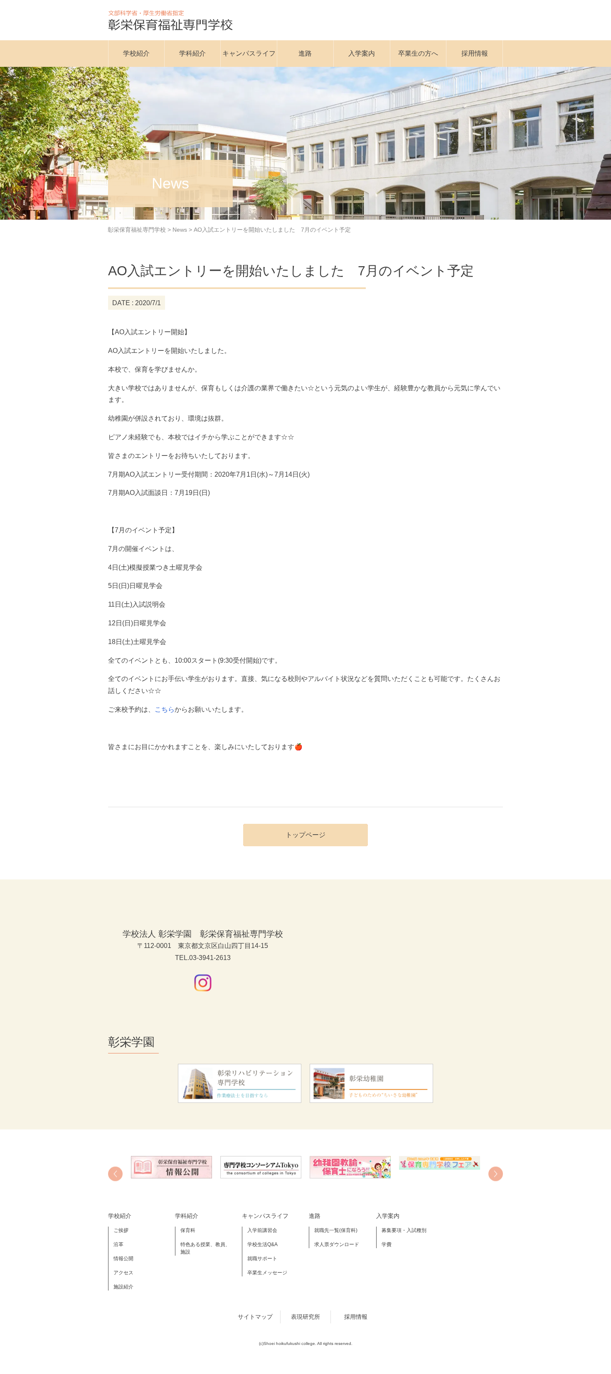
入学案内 (361, 53)
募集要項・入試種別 (404, 1230)
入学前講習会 (262, 1230)
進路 (305, 53)
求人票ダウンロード (336, 1244)
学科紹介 (192, 53)
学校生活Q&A (262, 1244)
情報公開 (123, 1258)
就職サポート (262, 1258)
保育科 (187, 1230)
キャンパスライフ (249, 53)
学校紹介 (136, 53)
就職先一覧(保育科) (335, 1230)
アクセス (123, 1273)
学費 (387, 1244)
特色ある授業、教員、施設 (205, 1248)
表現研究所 (305, 1316)
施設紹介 (123, 1287)
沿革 (118, 1244)
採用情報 (474, 53)
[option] (171, 1167)
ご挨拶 (120, 1230)
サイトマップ (255, 1316)
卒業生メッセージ (267, 1273)
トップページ (305, 834)
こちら (165, 709)
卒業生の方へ (418, 53)
